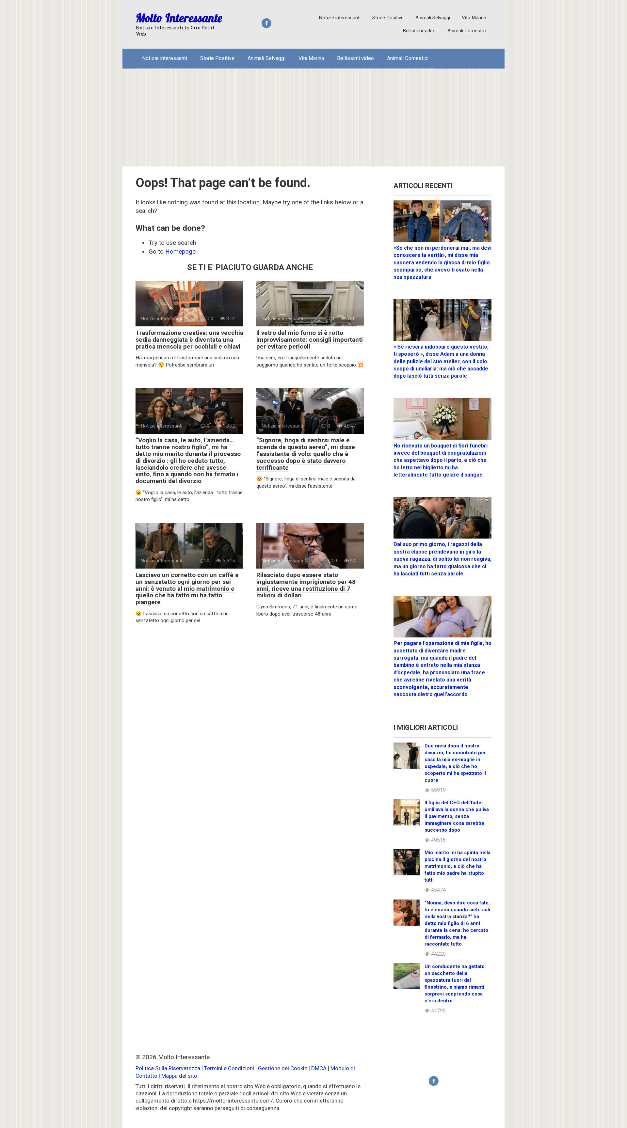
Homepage (180, 251)
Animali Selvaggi (432, 18)
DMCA (319, 1068)
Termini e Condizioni (229, 1068)
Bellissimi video (419, 31)
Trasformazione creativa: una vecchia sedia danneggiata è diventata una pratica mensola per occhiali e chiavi (189, 339)
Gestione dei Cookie (282, 1068)
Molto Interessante (179, 17)
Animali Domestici (466, 31)
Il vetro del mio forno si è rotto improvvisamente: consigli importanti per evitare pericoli (309, 339)
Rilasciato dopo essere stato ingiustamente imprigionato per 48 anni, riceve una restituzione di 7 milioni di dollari (306, 585)
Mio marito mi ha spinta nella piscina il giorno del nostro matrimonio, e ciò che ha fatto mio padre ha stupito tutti (457, 866)
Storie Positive (388, 18)
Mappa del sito (179, 1076)
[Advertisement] (313, 117)
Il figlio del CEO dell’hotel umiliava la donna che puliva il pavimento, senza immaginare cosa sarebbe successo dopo (457, 816)
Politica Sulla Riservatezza (168, 1068)
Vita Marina (474, 18)
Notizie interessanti (340, 18)
